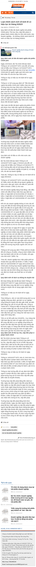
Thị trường (7, 17)
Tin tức (13, 17)
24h (11, 12)
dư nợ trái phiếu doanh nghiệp (11, 433)
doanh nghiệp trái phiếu (9, 430)
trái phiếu (31, 70)
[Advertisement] (18, 461)
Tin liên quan (7, 483)
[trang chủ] (18, 8)
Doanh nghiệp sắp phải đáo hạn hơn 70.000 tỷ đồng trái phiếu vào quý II (23, 519)
